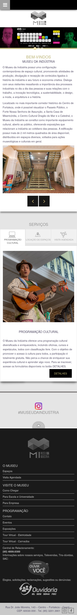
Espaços (7, 471)
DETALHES (60, 373)
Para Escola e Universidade (18, 496)
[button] (6, 37)
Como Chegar (11, 490)
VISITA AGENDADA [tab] (63, 239)
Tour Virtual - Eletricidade (17, 535)
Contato (7, 516)
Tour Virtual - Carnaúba (16, 541)
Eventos (7, 522)
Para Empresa (11, 503)
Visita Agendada (12, 477)
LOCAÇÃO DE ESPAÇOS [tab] (38, 239)
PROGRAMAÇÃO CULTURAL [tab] (12, 241)
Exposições (9, 528)
